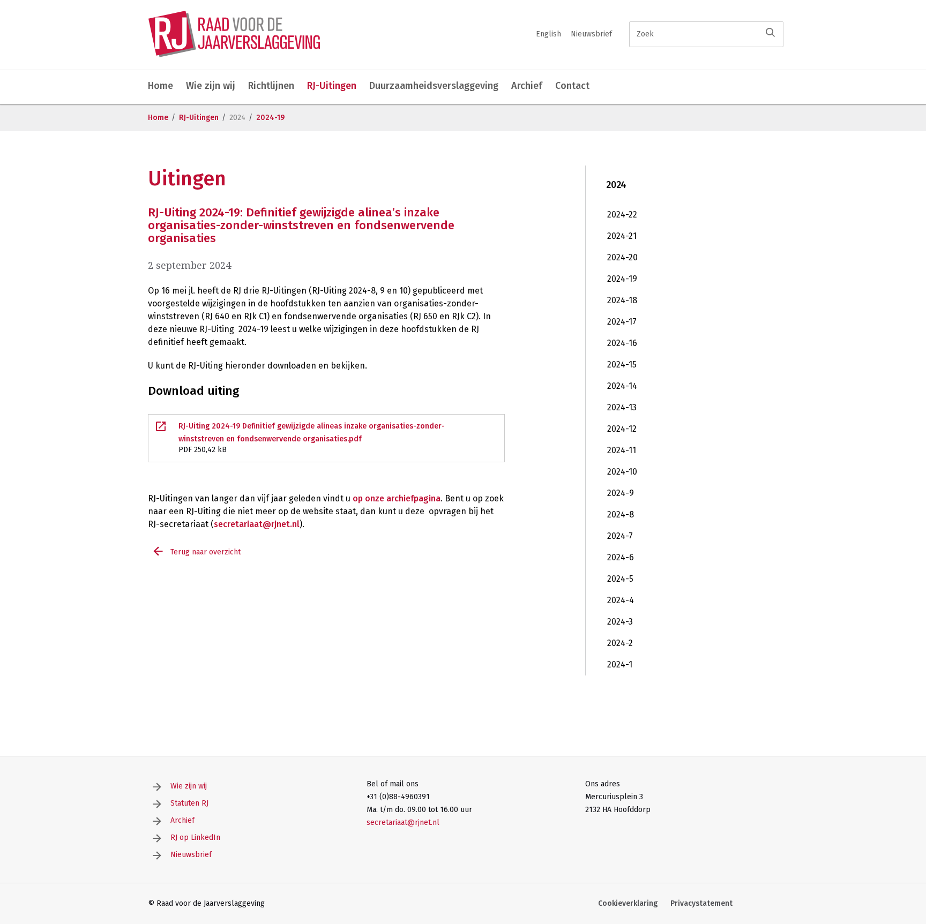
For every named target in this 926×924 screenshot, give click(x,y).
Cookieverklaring (628, 903)
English (548, 34)
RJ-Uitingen (331, 86)
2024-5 (620, 579)
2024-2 (620, 643)
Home (160, 86)
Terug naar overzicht (205, 552)
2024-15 (622, 364)
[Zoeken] (770, 32)
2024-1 (619, 664)
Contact (572, 86)
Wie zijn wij (210, 86)
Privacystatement (701, 903)
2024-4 (620, 600)
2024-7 (620, 536)
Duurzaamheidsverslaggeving (433, 86)
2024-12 (622, 429)
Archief (526, 86)
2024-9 (620, 493)
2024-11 (621, 450)
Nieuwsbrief (591, 34)
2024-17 (622, 322)
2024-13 (622, 407)
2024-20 (622, 257)
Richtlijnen (271, 86)
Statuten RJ (189, 803)
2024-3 (620, 622)
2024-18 (622, 300)
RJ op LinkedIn (195, 837)
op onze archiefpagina (396, 498)
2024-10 (622, 472)
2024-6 (620, 557)
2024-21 (622, 236)
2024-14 (622, 386)
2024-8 (620, 514)
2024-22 (622, 214)
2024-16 (622, 343)
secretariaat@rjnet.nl (257, 524)
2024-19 (270, 117)
